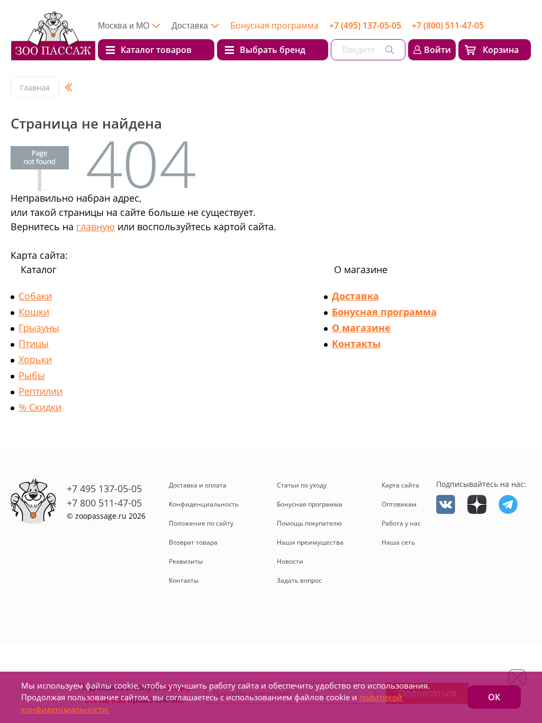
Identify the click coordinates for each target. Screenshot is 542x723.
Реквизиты (186, 561)
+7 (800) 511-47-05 (448, 25)
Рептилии (40, 391)
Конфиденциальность (204, 504)
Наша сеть (398, 542)
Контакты (356, 343)
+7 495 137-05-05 (104, 488)
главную (95, 226)
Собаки (35, 296)
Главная (35, 88)
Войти (437, 50)
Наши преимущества (310, 542)
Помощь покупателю (309, 523)
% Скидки (40, 407)
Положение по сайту (201, 523)
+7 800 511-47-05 (104, 502)
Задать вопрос (299, 580)
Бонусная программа (274, 25)
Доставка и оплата (198, 485)
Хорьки (35, 359)
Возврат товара (193, 542)
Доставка (355, 296)
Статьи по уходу (302, 485)
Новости (290, 561)
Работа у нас (401, 523)
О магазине (361, 327)
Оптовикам (399, 504)
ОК (494, 697)
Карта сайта (400, 485)
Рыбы (32, 375)
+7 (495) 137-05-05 (365, 25)
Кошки (34, 311)
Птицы (34, 343)
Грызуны (39, 327)
